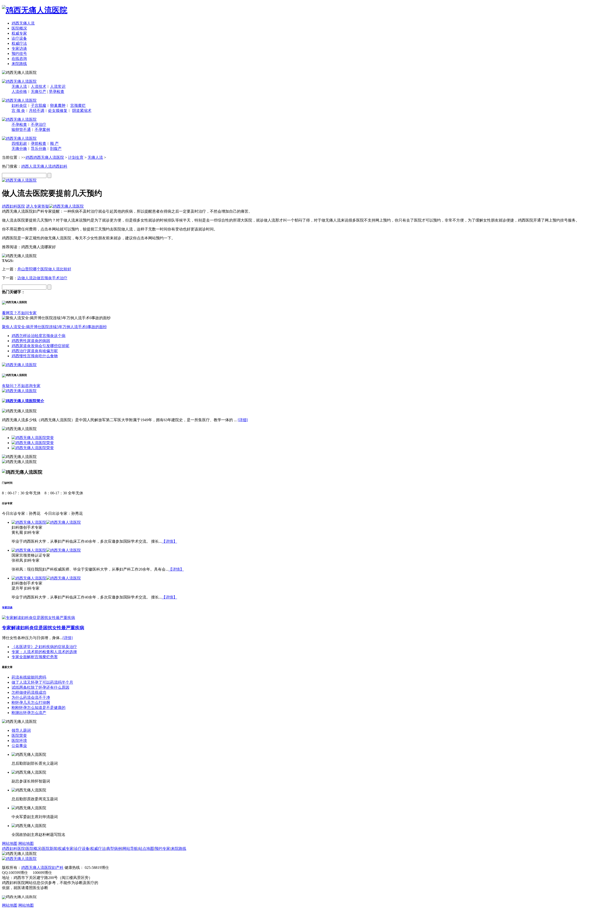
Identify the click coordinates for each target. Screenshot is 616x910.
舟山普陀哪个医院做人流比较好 (44, 269)
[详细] (243, 420)
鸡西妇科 (59, 166)
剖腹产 (56, 148)
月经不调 (36, 110)
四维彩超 (19, 143)
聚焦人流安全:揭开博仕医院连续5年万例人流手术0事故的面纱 (54, 327)
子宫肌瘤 (38, 105)
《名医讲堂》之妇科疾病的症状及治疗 (44, 647)
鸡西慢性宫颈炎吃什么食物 (35, 356)
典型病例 (114, 848)
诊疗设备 (19, 38)
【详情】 (169, 541)
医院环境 (19, 740)
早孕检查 (56, 91)
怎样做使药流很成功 (29, 692)
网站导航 (130, 848)
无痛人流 (19, 86)
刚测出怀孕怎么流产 (29, 713)
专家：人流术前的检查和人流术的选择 (44, 652)
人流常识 (57, 86)
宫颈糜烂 (78, 105)
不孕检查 (19, 124)
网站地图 (9, 843)
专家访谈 (19, 48)
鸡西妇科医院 (13, 206)
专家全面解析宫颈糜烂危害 (35, 657)
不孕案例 (42, 129)
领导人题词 (21, 730)
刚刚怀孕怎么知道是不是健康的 (38, 708)
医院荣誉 (19, 735)
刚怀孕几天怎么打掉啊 (31, 702)
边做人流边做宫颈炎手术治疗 (42, 278)
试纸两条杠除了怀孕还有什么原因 (40, 687)
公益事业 (19, 746)
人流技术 (38, 86)
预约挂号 (19, 53)
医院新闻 (49, 848)
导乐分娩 (38, 148)
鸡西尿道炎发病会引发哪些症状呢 (40, 346)
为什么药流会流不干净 (31, 697)
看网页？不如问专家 (19, 313)
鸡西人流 (29, 166)
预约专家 (162, 848)
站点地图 (146, 848)
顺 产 (54, 143)
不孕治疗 (38, 124)
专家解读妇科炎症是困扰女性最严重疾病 (43, 627)
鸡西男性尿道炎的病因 (31, 341)
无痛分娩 (19, 148)
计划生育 (75, 157)
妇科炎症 (19, 105)
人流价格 (19, 91)
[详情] (68, 638)
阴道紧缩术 (81, 110)
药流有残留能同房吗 (29, 677)
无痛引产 (38, 91)
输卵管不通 (21, 129)
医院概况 (19, 28)
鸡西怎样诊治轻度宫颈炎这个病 (38, 336)
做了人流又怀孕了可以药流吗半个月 (42, 682)
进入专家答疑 (37, 206)
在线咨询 (19, 59)
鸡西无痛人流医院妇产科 (42, 867)
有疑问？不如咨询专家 (21, 386)
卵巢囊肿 (57, 105)
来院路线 (19, 64)
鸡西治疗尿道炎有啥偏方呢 (35, 351)
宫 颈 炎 (18, 110)
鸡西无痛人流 (23, 23)
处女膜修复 (57, 110)
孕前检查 (38, 143)
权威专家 (19, 33)
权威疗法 (19, 43)
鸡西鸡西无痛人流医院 (45, 157)
